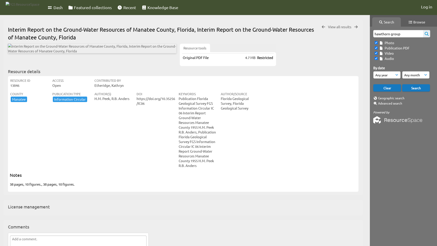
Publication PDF (396, 48)
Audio (388, 58)
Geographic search (391, 98)
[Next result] (355, 27)
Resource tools (194, 48)
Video (388, 53)
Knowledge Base (162, 7)
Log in (426, 6)
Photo (388, 43)
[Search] (426, 33)
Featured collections (92, 7)
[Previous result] (323, 27)
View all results (340, 27)
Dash (58, 7)
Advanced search (390, 103)
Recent (129, 7)
